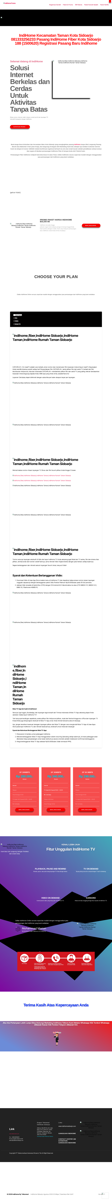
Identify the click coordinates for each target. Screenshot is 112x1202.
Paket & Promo (68, 5)
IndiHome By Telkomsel (20, 1194)
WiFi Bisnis (78, 5)
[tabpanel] (56, 373)
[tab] (17, 315)
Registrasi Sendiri (55, 5)
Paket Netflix (104, 5)
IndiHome (77, 144)
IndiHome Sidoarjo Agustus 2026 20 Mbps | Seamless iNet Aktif (52, 1194)
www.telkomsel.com (14, 1133)
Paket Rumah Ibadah (91, 5)
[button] (110, 1)
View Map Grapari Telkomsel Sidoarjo (45, 1136)
